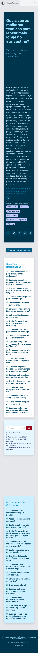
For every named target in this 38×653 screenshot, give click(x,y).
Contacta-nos (14, 637)
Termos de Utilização (19, 639)
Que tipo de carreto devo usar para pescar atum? (18, 382)
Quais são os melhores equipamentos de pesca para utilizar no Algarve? (19, 282)
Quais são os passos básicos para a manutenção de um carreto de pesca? (18, 369)
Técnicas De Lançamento (17, 220)
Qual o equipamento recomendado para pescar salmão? (17, 360)
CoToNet (20, 646)
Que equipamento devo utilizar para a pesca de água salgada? (18, 290)
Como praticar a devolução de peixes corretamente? (15, 599)
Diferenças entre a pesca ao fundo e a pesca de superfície (18, 608)
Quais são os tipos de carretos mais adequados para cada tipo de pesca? (17, 410)
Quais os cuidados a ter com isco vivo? (17, 574)
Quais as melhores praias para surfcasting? (18, 297)
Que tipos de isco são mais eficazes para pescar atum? (17, 558)
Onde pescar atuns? (17, 585)
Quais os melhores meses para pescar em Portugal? (16, 591)
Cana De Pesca (14, 211)
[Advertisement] (19, 73)
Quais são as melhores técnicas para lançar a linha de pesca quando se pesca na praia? (18, 534)
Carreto (24, 207)
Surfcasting (13, 215)
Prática (11, 224)
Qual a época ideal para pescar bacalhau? (17, 551)
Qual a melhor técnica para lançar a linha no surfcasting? (17, 274)
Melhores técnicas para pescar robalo (17, 316)
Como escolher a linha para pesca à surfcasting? (17, 330)
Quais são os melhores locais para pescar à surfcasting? (17, 323)
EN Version (5, 637)
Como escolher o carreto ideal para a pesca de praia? (18, 310)
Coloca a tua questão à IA (19, 250)
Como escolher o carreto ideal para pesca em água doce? (18, 352)
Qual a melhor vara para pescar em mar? (17, 403)
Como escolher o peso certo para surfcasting (17, 397)
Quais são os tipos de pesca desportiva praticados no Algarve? (18, 344)
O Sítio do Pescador (18, 642)
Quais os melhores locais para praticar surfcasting (18, 376)
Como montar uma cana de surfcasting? (17, 304)
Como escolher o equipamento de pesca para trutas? (18, 389)
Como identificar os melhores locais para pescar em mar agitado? (18, 544)
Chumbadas (13, 207)
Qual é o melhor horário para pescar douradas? (17, 526)
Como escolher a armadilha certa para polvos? (15, 512)
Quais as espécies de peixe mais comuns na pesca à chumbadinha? (16, 616)
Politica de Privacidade (28, 637)
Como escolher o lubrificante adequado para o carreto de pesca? (18, 566)
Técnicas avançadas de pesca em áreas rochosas (17, 337)
